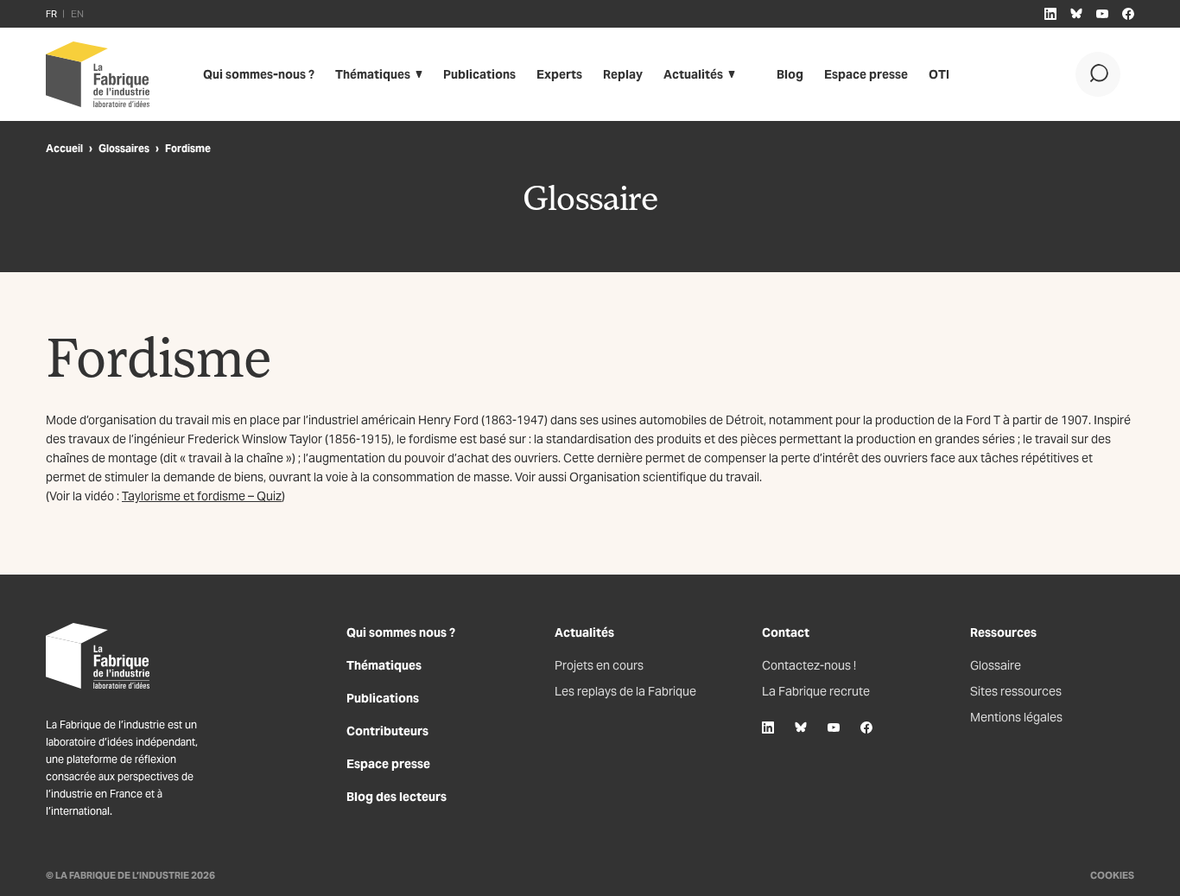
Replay (623, 74)
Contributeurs (387, 731)
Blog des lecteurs (396, 796)
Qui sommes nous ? (400, 632)
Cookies (1112, 875)
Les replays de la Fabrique (625, 691)
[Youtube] (834, 727)
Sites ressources (1016, 691)
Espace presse (866, 74)
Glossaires (123, 148)
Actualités (693, 74)
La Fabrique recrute (816, 691)
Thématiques (372, 74)
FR (51, 14)
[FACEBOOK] (1128, 14)
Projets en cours (599, 665)
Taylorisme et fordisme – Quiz (202, 496)
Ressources (1003, 632)
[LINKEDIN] (1050, 14)
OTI (939, 74)
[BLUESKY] (1076, 14)
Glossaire (995, 665)
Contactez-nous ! (809, 665)
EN (77, 14)
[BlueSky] (801, 727)
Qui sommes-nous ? (258, 74)
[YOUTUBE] (1102, 14)
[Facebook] (866, 727)
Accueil (64, 148)
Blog (790, 74)
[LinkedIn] (768, 727)
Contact (785, 632)
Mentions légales (1016, 717)
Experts (559, 74)
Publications (479, 74)
